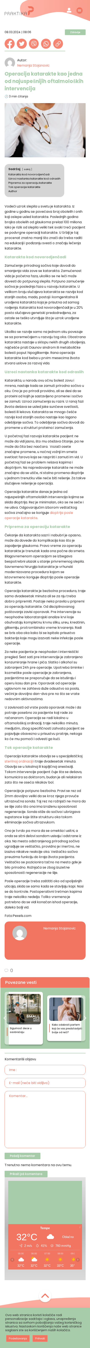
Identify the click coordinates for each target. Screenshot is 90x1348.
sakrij (27, 169)
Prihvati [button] (40, 1338)
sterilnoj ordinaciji (19, 761)
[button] (4, 1018)
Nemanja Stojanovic (33, 65)
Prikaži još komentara (26, 1174)
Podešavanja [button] (18, 1338)
